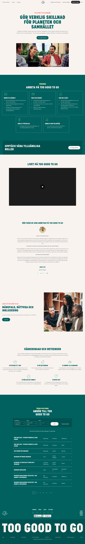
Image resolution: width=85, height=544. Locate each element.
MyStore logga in (66, 2)
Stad (40, 420)
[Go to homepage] (43, 2)
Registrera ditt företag (55, 2)
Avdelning (16, 420)
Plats (27, 420)
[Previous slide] (38, 273)
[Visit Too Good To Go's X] (52, 512)
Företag (18, 2)
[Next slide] (47, 273)
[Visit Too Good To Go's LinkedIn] (33, 512)
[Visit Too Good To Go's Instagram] (37, 512)
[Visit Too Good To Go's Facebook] (41, 512)
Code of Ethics (35, 355)
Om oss (13, 2)
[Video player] (42, 187)
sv (81, 2)
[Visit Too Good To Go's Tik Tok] (44, 512)
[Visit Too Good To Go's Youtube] (48, 512)
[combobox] (19, 424)
